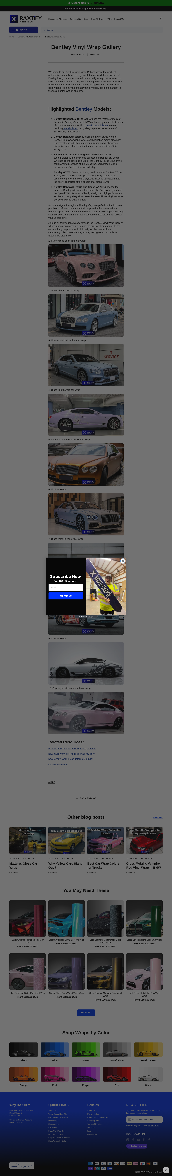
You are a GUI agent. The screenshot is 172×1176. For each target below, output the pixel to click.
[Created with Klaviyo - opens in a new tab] (86, 616)
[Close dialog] (123, 561)
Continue (66, 595)
